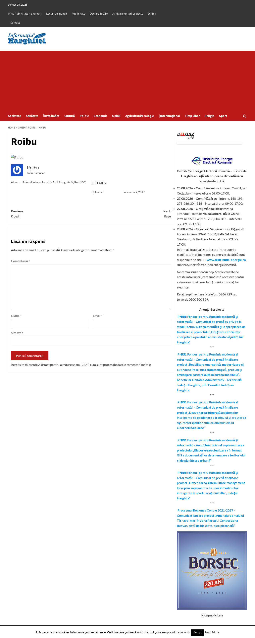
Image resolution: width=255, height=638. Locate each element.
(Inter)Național (169, 116)
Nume (16, 315)
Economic (100, 116)
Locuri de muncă (56, 13)
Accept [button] (197, 632)
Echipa (152, 13)
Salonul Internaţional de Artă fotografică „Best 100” (54, 182)
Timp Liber (192, 116)
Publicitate (78, 13)
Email (97, 315)
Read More (211, 632)
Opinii (116, 116)
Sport (223, 116)
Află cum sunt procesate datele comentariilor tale (117, 364)
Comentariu (20, 261)
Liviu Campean (36, 173)
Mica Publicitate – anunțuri (25, 13)
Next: (167, 214)
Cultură (69, 116)
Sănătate (32, 116)
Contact (15, 22)
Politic (84, 116)
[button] (244, 116)
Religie (209, 116)
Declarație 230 (99, 13)
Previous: (17, 214)
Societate (14, 116)
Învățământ (51, 116)
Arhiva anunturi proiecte (127, 13)
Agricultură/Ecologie (139, 116)
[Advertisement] (127, 81)
